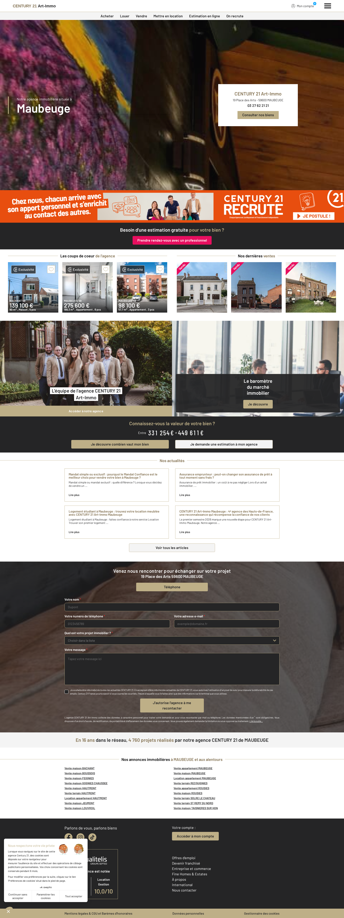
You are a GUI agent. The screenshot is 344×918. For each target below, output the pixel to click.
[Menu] (327, 5)
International (182, 885)
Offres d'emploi (183, 858)
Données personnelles (188, 913)
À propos (179, 879)
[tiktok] (92, 837)
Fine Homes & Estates (189, 874)
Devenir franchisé (186, 863)
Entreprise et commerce (191, 868)
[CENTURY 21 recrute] (172, 206)
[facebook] (68, 837)
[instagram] (80, 837)
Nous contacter (184, 890)
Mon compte (305, 6)
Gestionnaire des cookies (262, 913)
